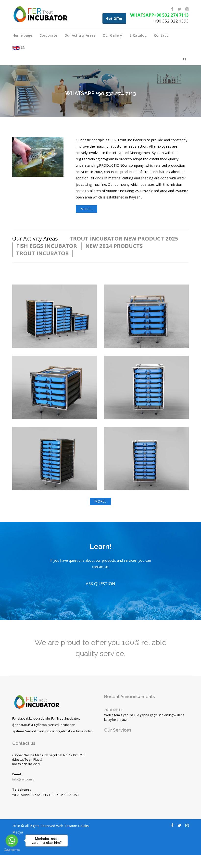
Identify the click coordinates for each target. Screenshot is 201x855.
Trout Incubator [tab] (42, 253)
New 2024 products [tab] (114, 245)
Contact (161, 35)
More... (86, 209)
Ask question (100, 583)
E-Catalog (138, 35)
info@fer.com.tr (23, 779)
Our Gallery (112, 35)
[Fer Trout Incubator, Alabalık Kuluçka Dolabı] (40, 13)
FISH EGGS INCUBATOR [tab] (46, 245)
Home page (22, 35)
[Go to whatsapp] (12, 840)
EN (22, 47)
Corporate (48, 35)
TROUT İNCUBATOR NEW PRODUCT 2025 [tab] (124, 238)
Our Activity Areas (79, 35)
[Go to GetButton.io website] (12, 850)
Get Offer (114, 18)
